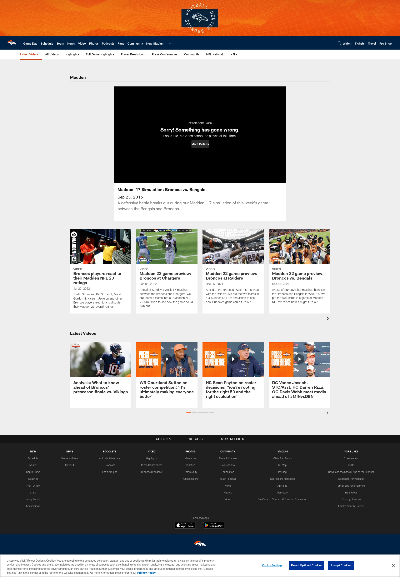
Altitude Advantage (109, 458)
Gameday (190, 458)
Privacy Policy (146, 572)
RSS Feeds (351, 492)
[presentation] (328, 319)
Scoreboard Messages (282, 478)
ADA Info (283, 485)
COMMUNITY (227, 451)
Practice (190, 464)
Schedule (33, 458)
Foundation (227, 471)
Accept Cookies (341, 565)
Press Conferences (151, 464)
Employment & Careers (351, 506)
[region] (200, 566)
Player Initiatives (228, 458)
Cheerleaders (190, 478)
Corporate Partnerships (351, 478)
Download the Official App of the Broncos (351, 471)
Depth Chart (33, 471)
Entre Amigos (109, 471)
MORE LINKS (351, 451)
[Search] (339, 43)
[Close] (393, 565)
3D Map (282, 464)
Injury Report (33, 499)
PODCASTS (109, 451)
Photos (228, 492)
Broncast (110, 464)
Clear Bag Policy (282, 458)
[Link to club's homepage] (12, 43)
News (228, 485)
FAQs (351, 464)
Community (190, 471)
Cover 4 (69, 464)
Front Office (33, 485)
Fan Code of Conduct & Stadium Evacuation (282, 499)
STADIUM (282, 451)
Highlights (152, 458)
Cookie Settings (272, 565)
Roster (33, 464)
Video (228, 499)
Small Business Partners (351, 485)
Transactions (33, 506)
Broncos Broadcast (151, 471)
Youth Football (228, 478)
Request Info (228, 464)
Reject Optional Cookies (306, 565)
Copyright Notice (351, 499)
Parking (282, 471)
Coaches (33, 478)
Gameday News (69, 458)
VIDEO (151, 451)
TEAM (33, 451)
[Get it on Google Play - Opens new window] (214, 527)
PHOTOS (190, 451)
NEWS (69, 451)
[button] (200, 144)
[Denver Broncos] (200, 545)
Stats (33, 492)
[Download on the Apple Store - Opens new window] (185, 525)
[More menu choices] (169, 43)
